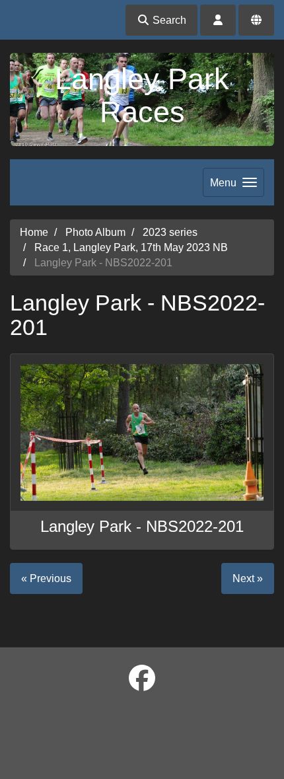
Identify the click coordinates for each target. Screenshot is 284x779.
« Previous (46, 578)
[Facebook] (142, 678)
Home (34, 232)
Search (168, 20)
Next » (247, 578)
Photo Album (95, 232)
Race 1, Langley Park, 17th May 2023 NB (131, 247)
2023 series (170, 232)
